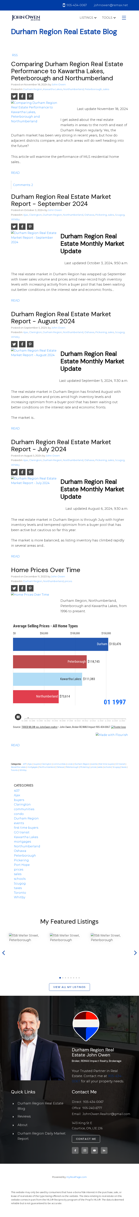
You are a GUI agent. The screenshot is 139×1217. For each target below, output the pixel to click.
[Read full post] (34, 115)
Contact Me (86, 1139)
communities (59, 764)
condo (70, 764)
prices (68, 581)
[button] (60, 978)
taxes (124, 767)
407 (25, 764)
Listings (86, 17)
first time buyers (107, 764)
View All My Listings (69, 987)
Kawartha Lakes (52, 89)
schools (107, 767)
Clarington (35, 214)
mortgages (32, 767)
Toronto (14, 770)
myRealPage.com (76, 1177)
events (94, 764)
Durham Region (32, 89)
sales (106, 89)
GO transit (121, 764)
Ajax (25, 214)
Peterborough (93, 89)
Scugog (120, 214)
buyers (37, 764)
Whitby (15, 219)
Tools (107, 17)
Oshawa (89, 214)
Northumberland (73, 89)
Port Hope (22, 865)
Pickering (101, 214)
